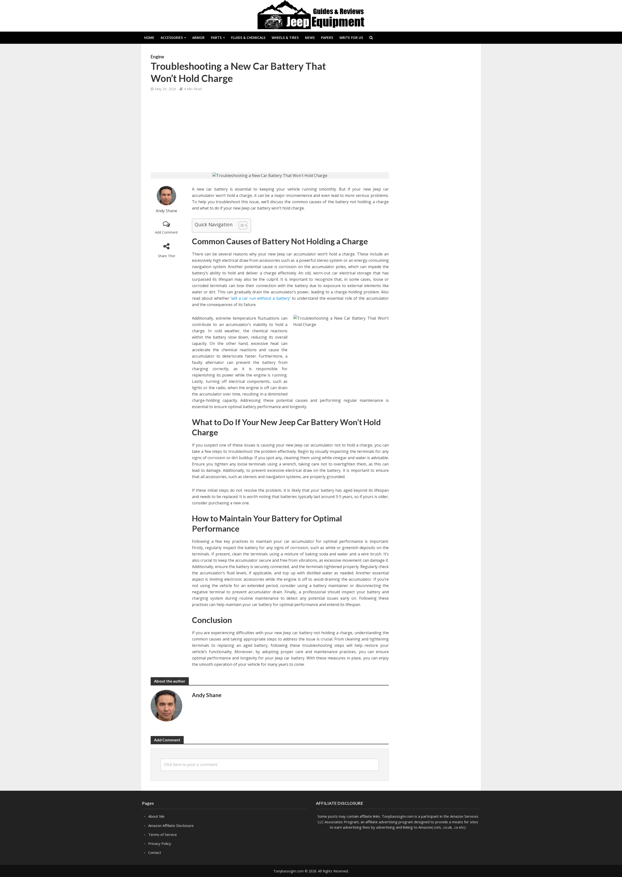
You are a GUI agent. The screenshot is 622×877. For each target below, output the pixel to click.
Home (149, 37)
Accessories (172, 37)
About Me (156, 816)
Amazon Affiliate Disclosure (171, 825)
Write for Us (351, 37)
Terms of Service (162, 834)
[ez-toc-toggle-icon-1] (240, 225)
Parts (216, 37)
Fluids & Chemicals (248, 37)
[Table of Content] (243, 225)
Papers (327, 37)
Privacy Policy (159, 843)
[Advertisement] (270, 132)
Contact (154, 852)
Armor (198, 37)
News (310, 37)
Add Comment (166, 232)
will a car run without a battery (260, 298)
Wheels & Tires (285, 37)
